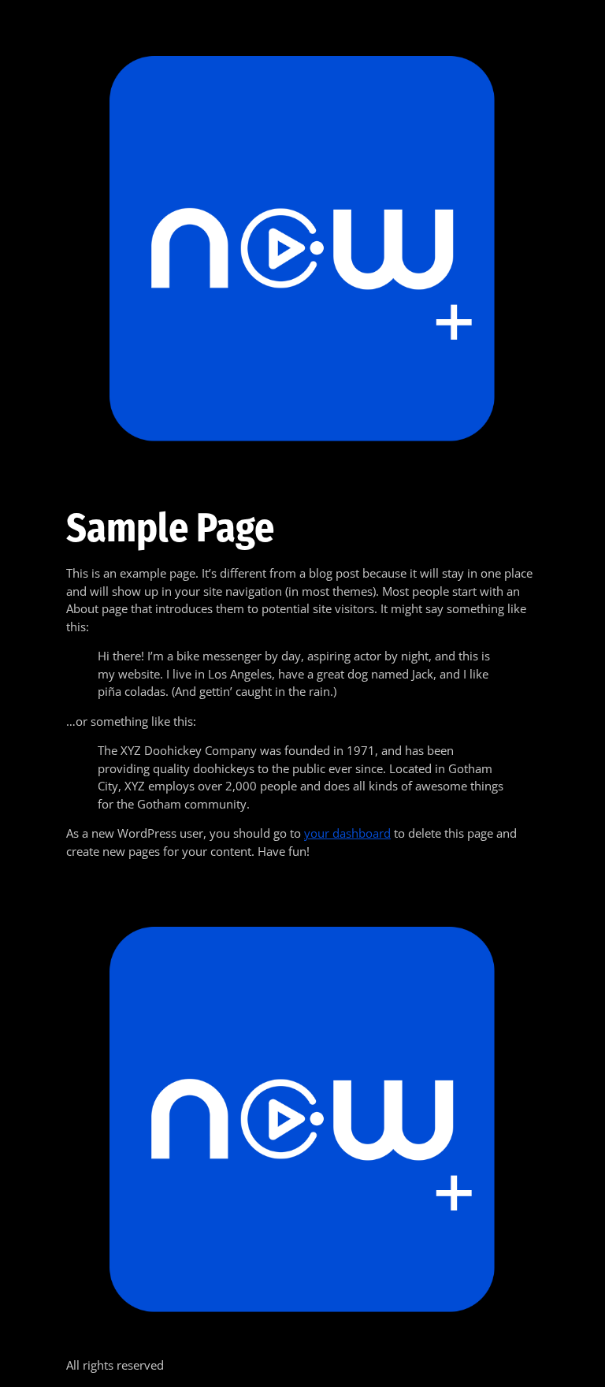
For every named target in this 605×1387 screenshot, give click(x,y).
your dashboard (347, 833)
